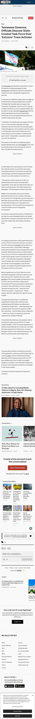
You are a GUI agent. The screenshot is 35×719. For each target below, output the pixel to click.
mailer (9, 356)
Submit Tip (17, 621)
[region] (17, 706)
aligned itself (24, 111)
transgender (5, 90)
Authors (4, 659)
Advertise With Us (7, 656)
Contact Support (22, 645)
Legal (19, 654)
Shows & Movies (6, 645)
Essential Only (17, 711)
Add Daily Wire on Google (18, 80)
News (3, 642)
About (3, 654)
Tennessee (7, 86)
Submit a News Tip (23, 665)
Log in (27, 474)
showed (17, 245)
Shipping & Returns (23, 659)
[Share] (32, 47)
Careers (20, 642)
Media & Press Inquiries (24, 656)
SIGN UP (31, 18)
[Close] (32, 695)
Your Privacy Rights (23, 651)
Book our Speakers (7, 662)
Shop (3, 648)
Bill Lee (31, 99)
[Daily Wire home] (17, 18)
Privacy (4, 667)
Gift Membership (22, 648)
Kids (3, 651)
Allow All (17, 716)
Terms (3, 665)
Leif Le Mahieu (5, 41)
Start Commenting (17, 468)
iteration (4, 279)
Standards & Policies (23, 662)
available (23, 145)
